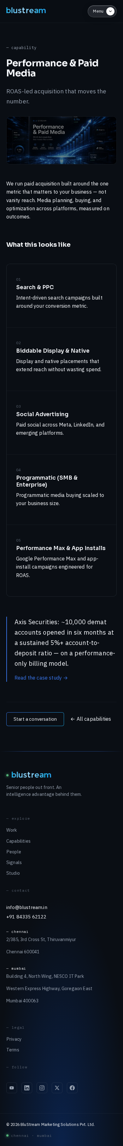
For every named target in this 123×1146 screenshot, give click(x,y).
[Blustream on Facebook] (72, 1088)
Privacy (13, 1039)
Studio (13, 873)
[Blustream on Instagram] (42, 1088)
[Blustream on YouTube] (11, 1088)
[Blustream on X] (57, 1088)
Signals (14, 862)
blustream (26, 11)
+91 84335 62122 (26, 916)
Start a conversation (35, 719)
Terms (12, 1050)
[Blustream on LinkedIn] (26, 1088)
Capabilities (18, 841)
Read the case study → (41, 678)
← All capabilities (90, 719)
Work (11, 830)
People (13, 852)
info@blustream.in (26, 907)
